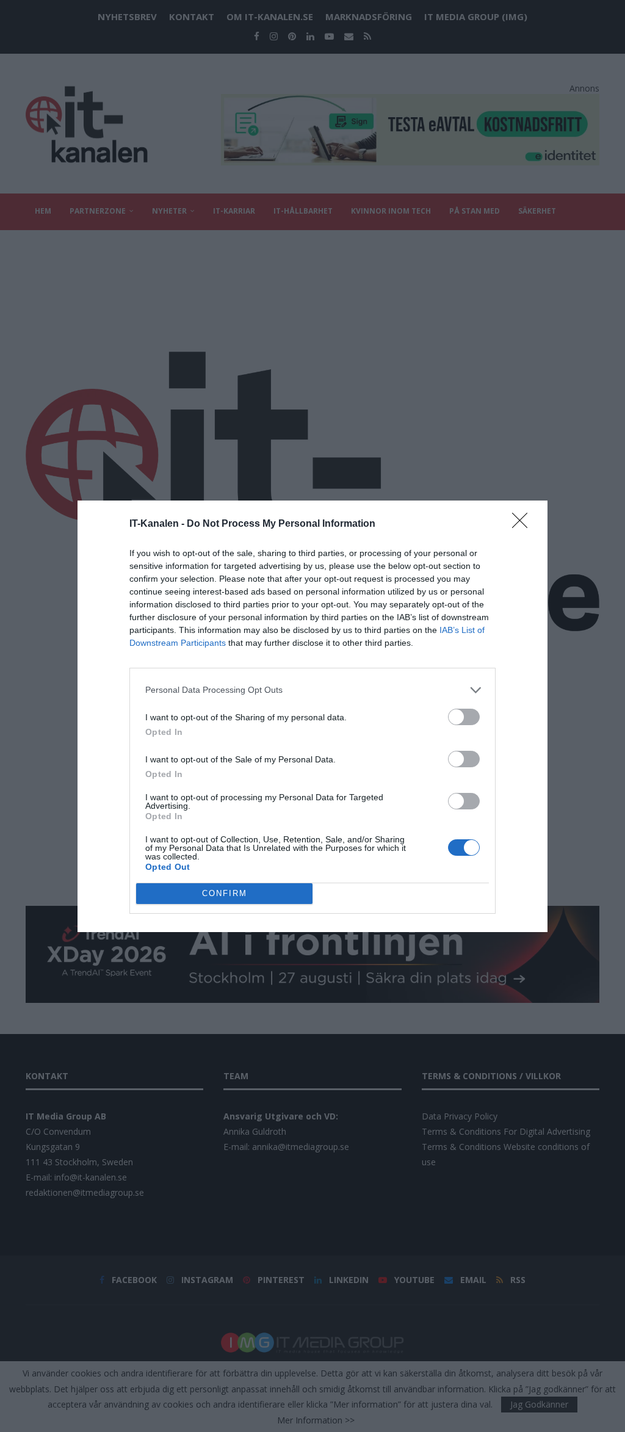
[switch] (464, 717)
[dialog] (312, 716)
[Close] (523, 524)
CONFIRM (224, 893)
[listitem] (312, 690)
